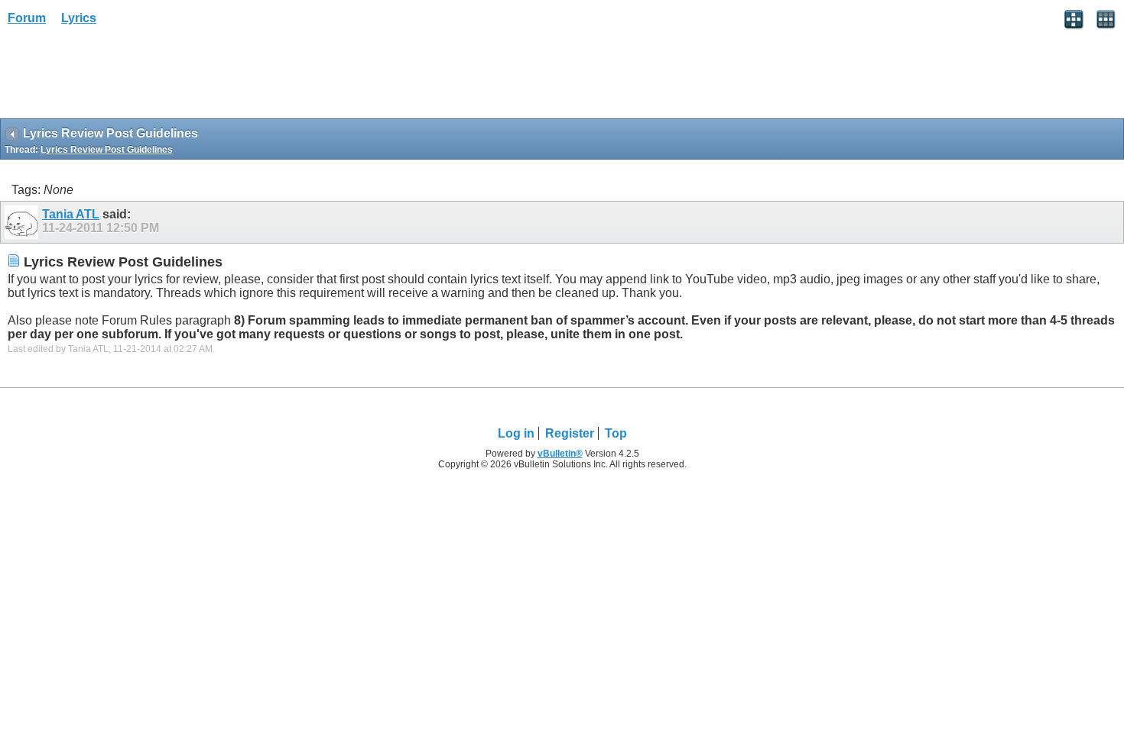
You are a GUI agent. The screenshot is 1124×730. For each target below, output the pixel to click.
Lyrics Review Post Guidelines (107, 149)
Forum (27, 17)
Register (569, 433)
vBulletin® (560, 453)
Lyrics (78, 17)
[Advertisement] (122, 77)
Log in (516, 433)
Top (616, 433)
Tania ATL (70, 214)
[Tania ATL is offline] (23, 222)
